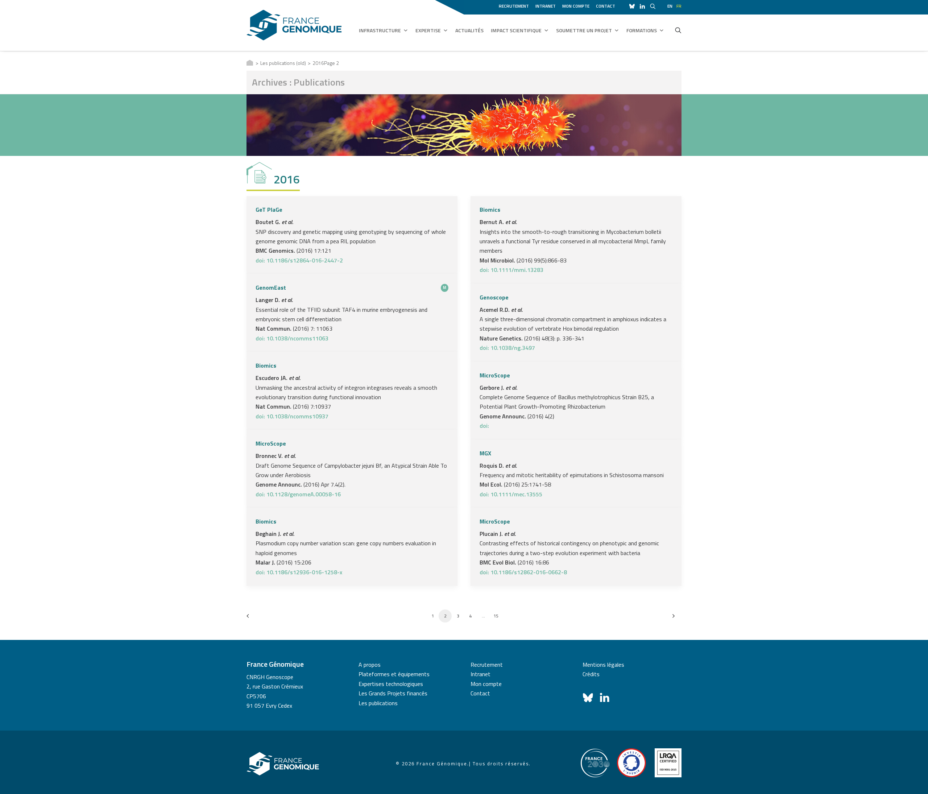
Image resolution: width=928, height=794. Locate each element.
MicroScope (495, 375)
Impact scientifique (516, 30)
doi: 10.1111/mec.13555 (511, 494)
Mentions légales (603, 664)
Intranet (545, 6)
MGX (485, 453)
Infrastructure (380, 30)
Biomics (490, 209)
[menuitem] (515, 5)
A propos (370, 664)
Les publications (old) (283, 63)
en (669, 6)
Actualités (469, 30)
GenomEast (271, 287)
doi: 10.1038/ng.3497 (507, 347)
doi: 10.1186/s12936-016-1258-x (299, 572)
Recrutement (514, 6)
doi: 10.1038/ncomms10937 (292, 416)
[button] (678, 30)
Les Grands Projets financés (393, 693)
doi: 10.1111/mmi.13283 (511, 269)
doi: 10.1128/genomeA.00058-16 (298, 494)
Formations (641, 30)
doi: (484, 425)
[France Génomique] (294, 25)
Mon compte (575, 6)
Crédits (591, 674)
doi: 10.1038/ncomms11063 (292, 338)
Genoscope (494, 297)
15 (495, 615)
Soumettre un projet (584, 30)
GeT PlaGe (269, 209)
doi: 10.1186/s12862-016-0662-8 (523, 572)
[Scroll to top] (914, 779)
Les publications (378, 703)
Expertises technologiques (391, 683)
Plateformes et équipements (394, 674)
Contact (605, 6)
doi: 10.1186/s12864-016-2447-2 (299, 260)
